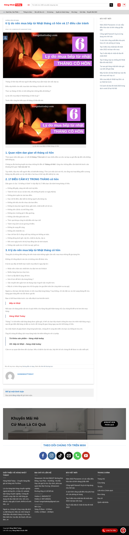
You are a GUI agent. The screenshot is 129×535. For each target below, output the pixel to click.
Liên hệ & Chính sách (105, 490)
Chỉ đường (50, 12)
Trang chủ (101, 479)
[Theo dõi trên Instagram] (52, 456)
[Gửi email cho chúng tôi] (69, 456)
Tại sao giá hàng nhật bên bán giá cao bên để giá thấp (112, 68)
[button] (28, 5)
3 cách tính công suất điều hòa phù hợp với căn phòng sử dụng (112, 42)
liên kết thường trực (47, 366)
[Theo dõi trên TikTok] (60, 456)
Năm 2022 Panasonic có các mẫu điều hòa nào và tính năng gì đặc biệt (112, 27)
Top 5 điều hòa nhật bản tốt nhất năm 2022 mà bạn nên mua (111, 48)
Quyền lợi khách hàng (62, 12)
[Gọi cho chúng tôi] (77, 456)
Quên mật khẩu (103, 502)
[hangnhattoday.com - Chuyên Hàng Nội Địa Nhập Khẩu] (13, 5)
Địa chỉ (100, 498)
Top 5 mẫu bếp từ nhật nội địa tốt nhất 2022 (111, 54)
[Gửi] (111, 5)
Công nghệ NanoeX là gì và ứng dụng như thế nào (111, 35)
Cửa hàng (101, 483)
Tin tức (100, 486)
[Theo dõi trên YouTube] (86, 456)
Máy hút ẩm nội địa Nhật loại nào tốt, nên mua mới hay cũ (113, 74)
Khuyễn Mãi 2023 (92, 12)
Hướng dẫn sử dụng (12, 20)
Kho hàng (74, 12)
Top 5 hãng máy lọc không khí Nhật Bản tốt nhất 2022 (112, 61)
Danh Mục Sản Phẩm (12, 12)
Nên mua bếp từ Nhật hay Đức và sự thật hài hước (112, 80)
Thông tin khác (27, 12)
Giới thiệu (82, 12)
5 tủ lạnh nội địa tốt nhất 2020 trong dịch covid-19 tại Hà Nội (112, 87)
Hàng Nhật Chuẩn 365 (19, 530)
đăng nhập (16, 395)
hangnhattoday (26, 29)
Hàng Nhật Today (15, 528)
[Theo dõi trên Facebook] (43, 456)
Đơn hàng (101, 494)
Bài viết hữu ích (39, 12)
